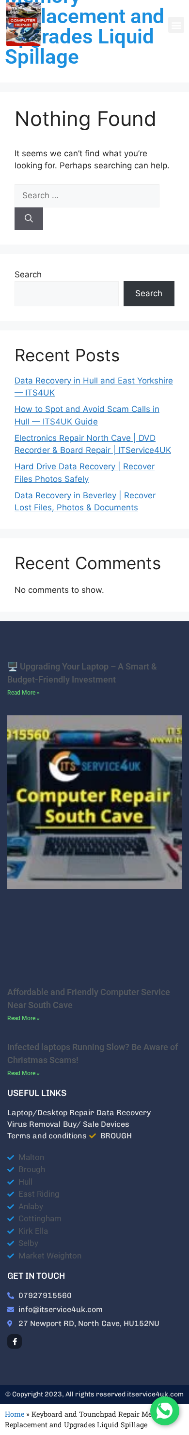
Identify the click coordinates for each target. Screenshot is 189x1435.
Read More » (23, 692)
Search (28, 274)
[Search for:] (87, 195)
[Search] (29, 219)
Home (14, 1414)
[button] (176, 25)
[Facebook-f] (14, 1341)
